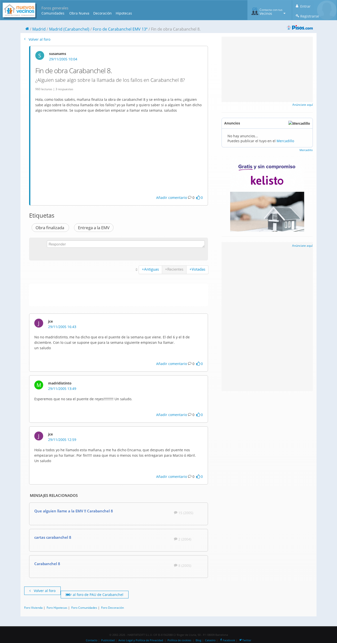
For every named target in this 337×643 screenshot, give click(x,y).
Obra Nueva (79, 13)
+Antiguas (150, 269)
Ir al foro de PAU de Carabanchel (96, 594)
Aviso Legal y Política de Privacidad (140, 640)
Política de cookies (179, 640)
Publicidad (108, 640)
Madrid (39, 29)
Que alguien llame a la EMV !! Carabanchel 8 (73, 510)
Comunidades (52, 13)
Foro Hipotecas (57, 607)
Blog (198, 640)
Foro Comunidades (84, 607)
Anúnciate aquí (302, 104)
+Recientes (174, 269)
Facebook (229, 640)
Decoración (102, 13)
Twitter (246, 640)
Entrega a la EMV (94, 227)
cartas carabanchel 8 (52, 537)
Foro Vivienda (33, 607)
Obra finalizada (50, 227)
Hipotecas (124, 13)
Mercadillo (285, 141)
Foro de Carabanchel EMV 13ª (120, 29)
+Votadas (197, 269)
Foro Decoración (112, 607)
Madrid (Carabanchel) (69, 29)
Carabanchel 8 (47, 563)
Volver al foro (39, 39)
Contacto (91, 640)
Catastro (210, 640)
